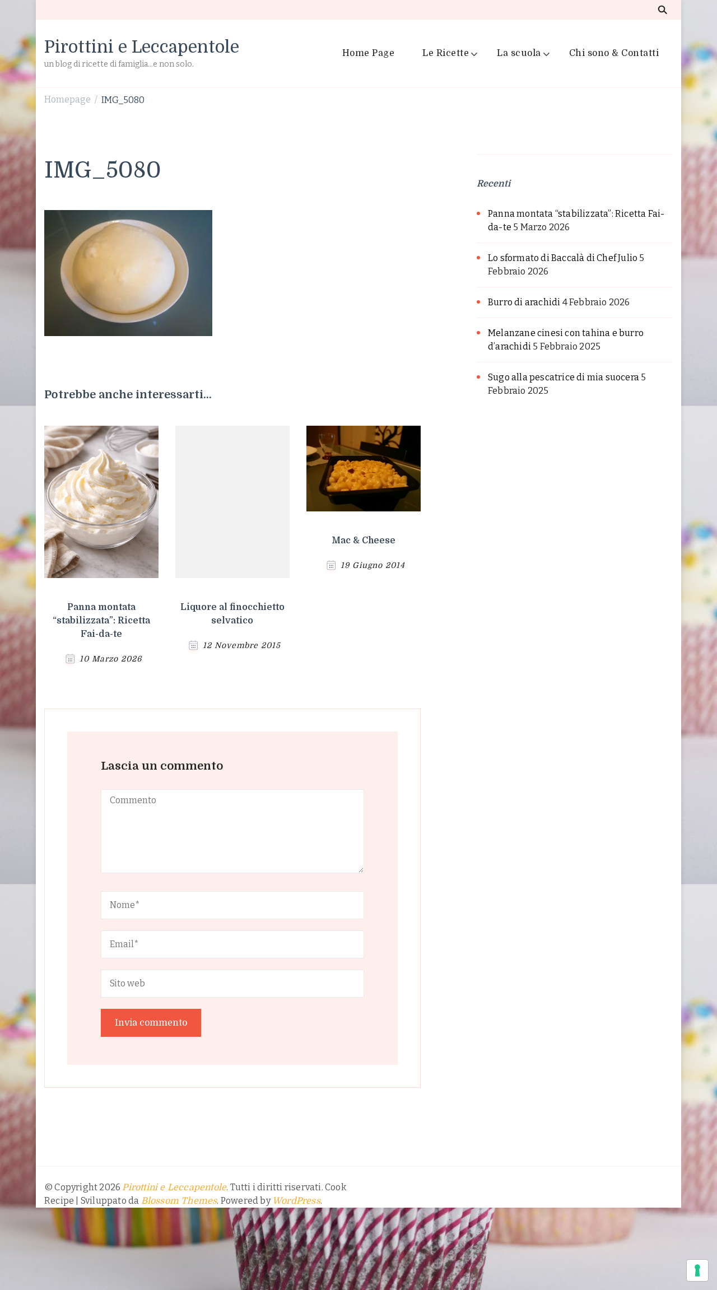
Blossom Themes (179, 1201)
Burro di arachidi (524, 302)
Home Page (368, 53)
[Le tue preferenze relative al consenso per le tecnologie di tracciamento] (697, 1270)
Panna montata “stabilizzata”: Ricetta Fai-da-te (101, 620)
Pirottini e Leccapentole (141, 47)
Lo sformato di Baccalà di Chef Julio (562, 258)
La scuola (519, 53)
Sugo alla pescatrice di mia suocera (563, 377)
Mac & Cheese (363, 540)
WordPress (296, 1201)
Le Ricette (445, 53)
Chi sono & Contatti (614, 53)
